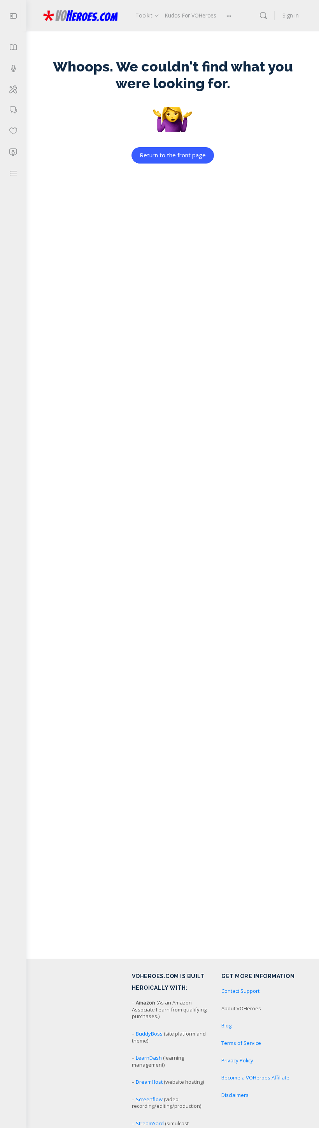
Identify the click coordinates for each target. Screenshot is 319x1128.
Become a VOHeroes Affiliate (255, 1077)
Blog (226, 1025)
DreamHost (149, 1081)
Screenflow (149, 1099)
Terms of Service (241, 1042)
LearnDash (149, 1057)
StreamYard (150, 1123)
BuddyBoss (149, 1033)
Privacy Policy (237, 1060)
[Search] (263, 15)
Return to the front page (173, 155)
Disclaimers (235, 1094)
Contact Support (240, 990)
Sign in (290, 15)
